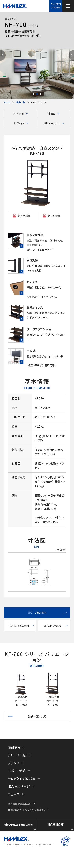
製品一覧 (20, 102)
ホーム (7, 102)
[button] (33, 94)
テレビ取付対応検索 (56, 6)
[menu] (68, 6)
